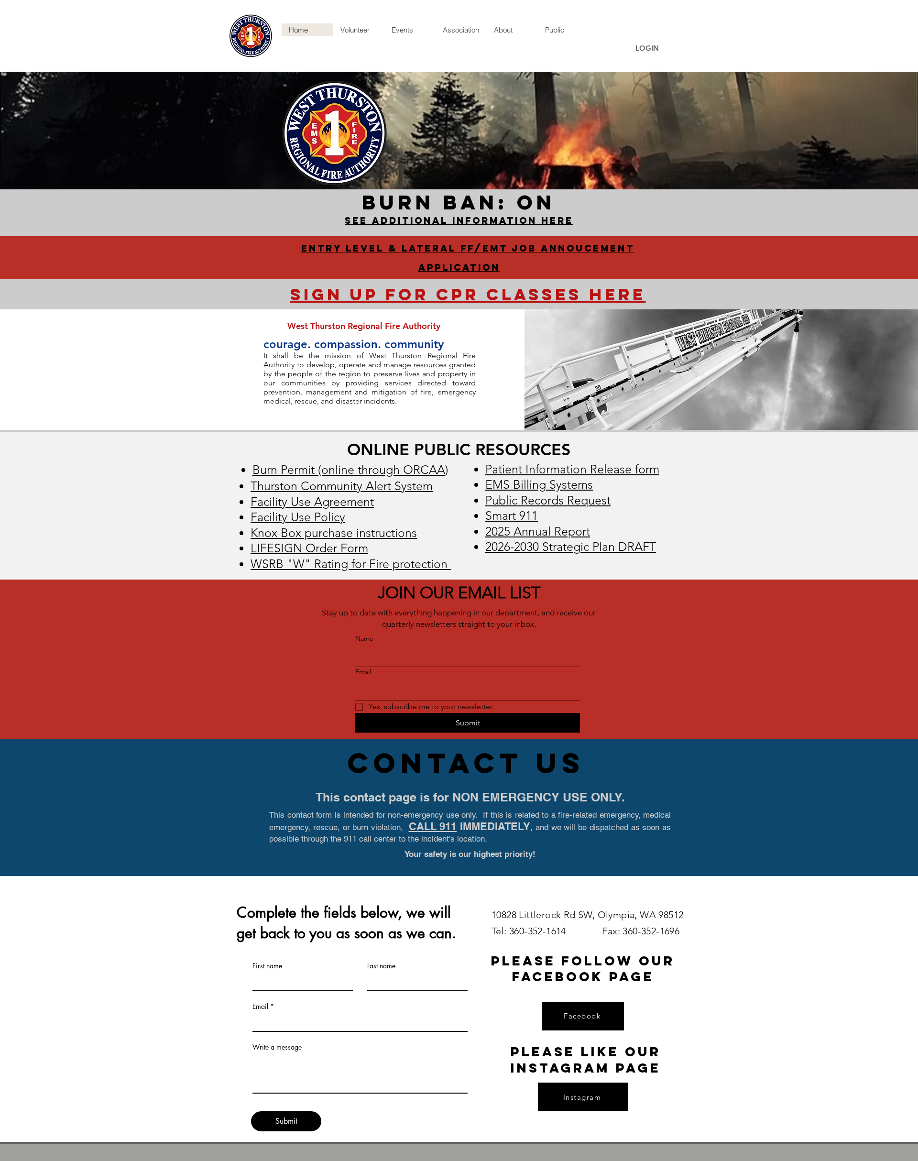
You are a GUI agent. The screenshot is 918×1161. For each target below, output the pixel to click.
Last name (381, 966)
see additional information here (459, 220)
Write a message (277, 1047)
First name (267, 966)
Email (363, 672)
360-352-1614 (540, 931)
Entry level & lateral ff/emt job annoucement (467, 248)
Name (364, 638)
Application (459, 267)
